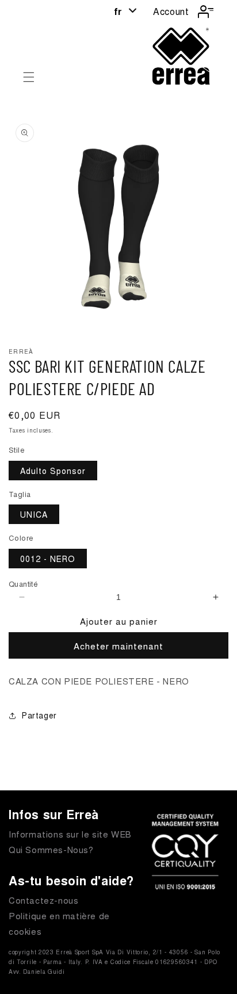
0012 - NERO (47, 558)
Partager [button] (39, 715)
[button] (28, 77)
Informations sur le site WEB (70, 834)
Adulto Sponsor (53, 470)
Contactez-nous (43, 900)
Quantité (23, 583)
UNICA (34, 514)
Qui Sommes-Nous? (51, 849)
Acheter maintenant (118, 646)
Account (171, 11)
